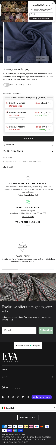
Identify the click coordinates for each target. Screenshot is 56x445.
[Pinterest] (13, 397)
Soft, (31, 161)
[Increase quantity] (23, 119)
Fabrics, (26, 161)
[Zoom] (9, 58)
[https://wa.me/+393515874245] (28, 397)
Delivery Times (14, 151)
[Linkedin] (23, 397)
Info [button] (4, 369)
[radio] (29, 104)
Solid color (37, 161)
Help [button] (4, 377)
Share (10, 167)
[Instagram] (18, 397)
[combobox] (28, 407)
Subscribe (46, 330)
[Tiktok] (8, 397)
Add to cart (29, 138)
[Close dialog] (53, 3)
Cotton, (20, 161)
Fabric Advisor (28, 216)
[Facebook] (3, 397)
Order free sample (20, 85)
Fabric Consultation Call (28, 195)
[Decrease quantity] (11, 119)
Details (10, 145)
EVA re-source (12, 434)
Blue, (15, 161)
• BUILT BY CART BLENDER (15, 442)
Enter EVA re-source (41, 18)
